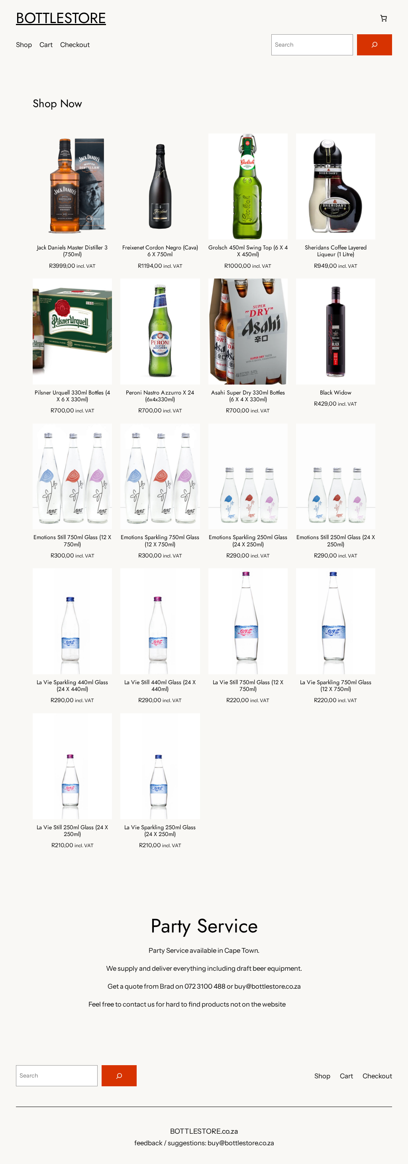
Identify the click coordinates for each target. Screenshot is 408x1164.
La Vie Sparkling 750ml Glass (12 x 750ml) (335, 686)
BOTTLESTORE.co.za (204, 1131)
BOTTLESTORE (61, 18)
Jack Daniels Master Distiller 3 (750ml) (72, 251)
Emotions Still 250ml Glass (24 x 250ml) (335, 541)
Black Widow (335, 392)
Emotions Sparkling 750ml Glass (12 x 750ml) (160, 541)
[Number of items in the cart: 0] (383, 18)
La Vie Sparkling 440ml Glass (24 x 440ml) (72, 686)
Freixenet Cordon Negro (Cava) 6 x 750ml (160, 251)
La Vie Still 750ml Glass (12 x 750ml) (248, 686)
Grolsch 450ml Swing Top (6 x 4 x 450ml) (248, 251)
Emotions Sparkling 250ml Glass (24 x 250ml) (248, 541)
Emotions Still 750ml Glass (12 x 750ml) (72, 541)
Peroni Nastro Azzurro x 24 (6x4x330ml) (160, 396)
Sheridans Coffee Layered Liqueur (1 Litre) (336, 251)
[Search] (374, 44)
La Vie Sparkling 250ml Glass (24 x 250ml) (160, 831)
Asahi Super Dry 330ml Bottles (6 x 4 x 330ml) (248, 396)
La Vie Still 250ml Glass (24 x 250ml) (72, 831)
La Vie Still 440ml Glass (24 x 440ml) (160, 686)
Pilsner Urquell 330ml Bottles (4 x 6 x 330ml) (72, 396)
